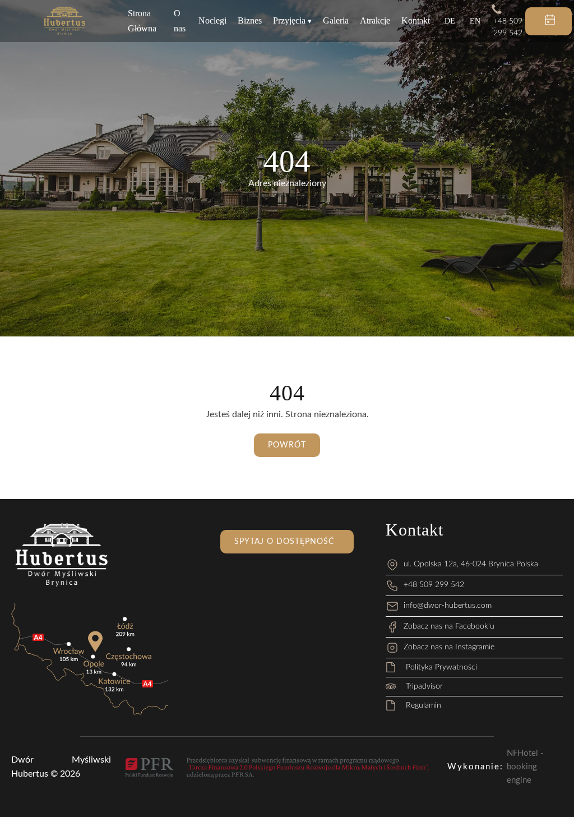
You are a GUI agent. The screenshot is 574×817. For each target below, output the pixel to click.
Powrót (287, 445)
